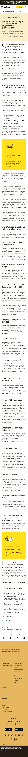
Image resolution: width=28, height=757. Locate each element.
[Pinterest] (22, 735)
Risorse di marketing (18, 663)
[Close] (26, 747)
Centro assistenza (5, 709)
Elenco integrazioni (17, 671)
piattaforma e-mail (19, 387)
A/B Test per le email (6, 620)
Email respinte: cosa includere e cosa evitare (10, 651)
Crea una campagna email (8, 627)
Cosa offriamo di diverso (6, 671)
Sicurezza (4, 675)
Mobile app (4, 680)
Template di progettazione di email (10, 623)
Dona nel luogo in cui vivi (7, 693)
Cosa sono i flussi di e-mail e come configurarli (11, 647)
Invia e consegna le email (14, 17)
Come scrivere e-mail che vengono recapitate (11, 649)
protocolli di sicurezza (19, 506)
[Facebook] (5, 735)
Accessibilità (4, 698)
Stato (3, 678)
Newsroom (4, 691)
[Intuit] (14, 719)
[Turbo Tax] (10, 721)
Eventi (15, 682)
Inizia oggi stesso (14, 3)
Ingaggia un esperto (6, 707)
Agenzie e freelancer (18, 678)
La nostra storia (5, 689)
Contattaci (4, 705)
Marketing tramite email (8, 622)
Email (3, 17)
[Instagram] (12, 735)
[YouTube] (19, 735)
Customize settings (14, 754)
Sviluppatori (16, 680)
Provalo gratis (19, 7)
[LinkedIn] (15, 735)
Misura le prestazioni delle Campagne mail (12, 629)
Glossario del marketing (18, 669)
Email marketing (5, 667)
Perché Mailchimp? (5, 663)
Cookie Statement (15, 751)
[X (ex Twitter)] (8, 735)
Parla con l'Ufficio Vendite (7, 711)
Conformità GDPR (5, 673)
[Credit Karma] (17, 721)
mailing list (13, 131)
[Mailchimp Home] (5, 7)
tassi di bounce (10, 191)
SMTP (7, 305)
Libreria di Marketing (8, 11)
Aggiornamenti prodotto (7, 665)
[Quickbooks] (10, 724)
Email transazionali (5, 669)
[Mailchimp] (18, 724)
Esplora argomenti (20, 11)
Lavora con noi (5, 695)
